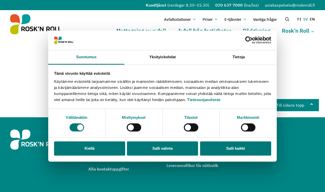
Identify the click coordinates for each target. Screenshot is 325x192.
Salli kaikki (235, 148)
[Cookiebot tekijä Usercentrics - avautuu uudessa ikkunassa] (249, 40)
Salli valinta (162, 148)
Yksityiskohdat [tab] (162, 57)
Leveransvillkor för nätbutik (192, 165)
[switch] (134, 127)
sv (305, 19)
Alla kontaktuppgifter (108, 168)
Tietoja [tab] (239, 57)
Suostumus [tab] (86, 57)
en (312, 19)
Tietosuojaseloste (204, 100)
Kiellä (89, 148)
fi (299, 19)
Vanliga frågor (265, 19)
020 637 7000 (229, 5)
